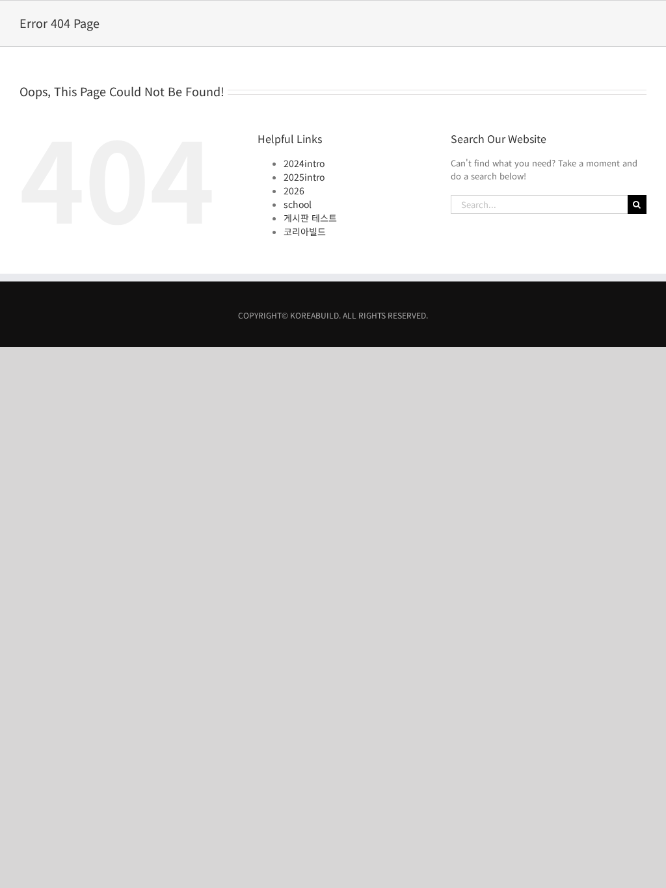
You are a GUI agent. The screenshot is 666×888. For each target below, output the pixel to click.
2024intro (304, 163)
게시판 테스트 (310, 217)
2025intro (304, 176)
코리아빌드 (305, 231)
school (298, 204)
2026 (294, 190)
